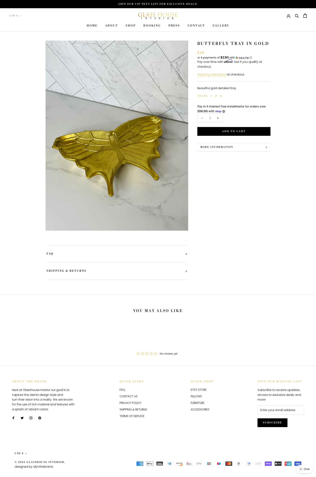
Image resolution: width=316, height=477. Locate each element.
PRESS (174, 26)
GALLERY (221, 26)
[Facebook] (211, 96)
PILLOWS (196, 396)
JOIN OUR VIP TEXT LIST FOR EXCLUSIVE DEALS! (158, 4)
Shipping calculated (211, 74)
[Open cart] (305, 16)
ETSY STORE (199, 390)
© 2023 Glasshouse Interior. (40, 462)
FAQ (50, 253)
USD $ (13, 15)
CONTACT (196, 26)
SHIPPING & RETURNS (66, 271)
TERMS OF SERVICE (132, 416)
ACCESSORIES (200, 409)
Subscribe (272, 422)
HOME (92, 26)
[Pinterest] (221, 96)
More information (216, 147)
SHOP (131, 26)
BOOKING (152, 26)
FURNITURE (197, 403)
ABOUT (111, 26)
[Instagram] (30, 417)
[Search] (297, 16)
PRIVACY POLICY (130, 403)
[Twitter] (216, 96)
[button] (233, 58)
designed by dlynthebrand (34, 467)
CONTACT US (129, 396)
